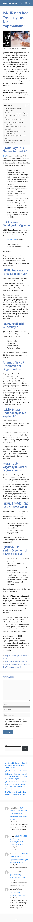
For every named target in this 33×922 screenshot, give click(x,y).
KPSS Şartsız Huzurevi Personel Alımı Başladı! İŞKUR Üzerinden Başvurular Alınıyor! (16, 776)
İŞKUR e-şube (12, 239)
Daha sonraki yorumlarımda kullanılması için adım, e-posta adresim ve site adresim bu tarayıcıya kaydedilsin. (16, 722)
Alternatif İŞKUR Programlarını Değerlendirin (15, 123)
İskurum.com (9, 3)
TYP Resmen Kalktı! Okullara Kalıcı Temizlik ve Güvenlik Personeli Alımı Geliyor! (18, 813)
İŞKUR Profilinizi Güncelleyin (14, 120)
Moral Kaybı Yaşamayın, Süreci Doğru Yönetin (15, 132)
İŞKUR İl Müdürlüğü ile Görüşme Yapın (15, 137)
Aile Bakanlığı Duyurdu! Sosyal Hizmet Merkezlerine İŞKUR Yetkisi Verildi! (16, 765)
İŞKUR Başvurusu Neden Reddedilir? (13, 109)
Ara (6, 745)
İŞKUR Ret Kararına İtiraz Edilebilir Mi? (16, 116)
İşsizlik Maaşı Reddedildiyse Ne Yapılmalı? (15, 128)
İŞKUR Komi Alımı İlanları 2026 (16, 771)
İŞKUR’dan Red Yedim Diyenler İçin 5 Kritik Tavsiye (16, 141)
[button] (21, 3)
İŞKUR (5, 156)
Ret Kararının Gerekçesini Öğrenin (16, 113)
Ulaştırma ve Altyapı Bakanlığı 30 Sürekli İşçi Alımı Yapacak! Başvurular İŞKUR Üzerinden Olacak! (16, 664)
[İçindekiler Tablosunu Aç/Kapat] (26, 105)
